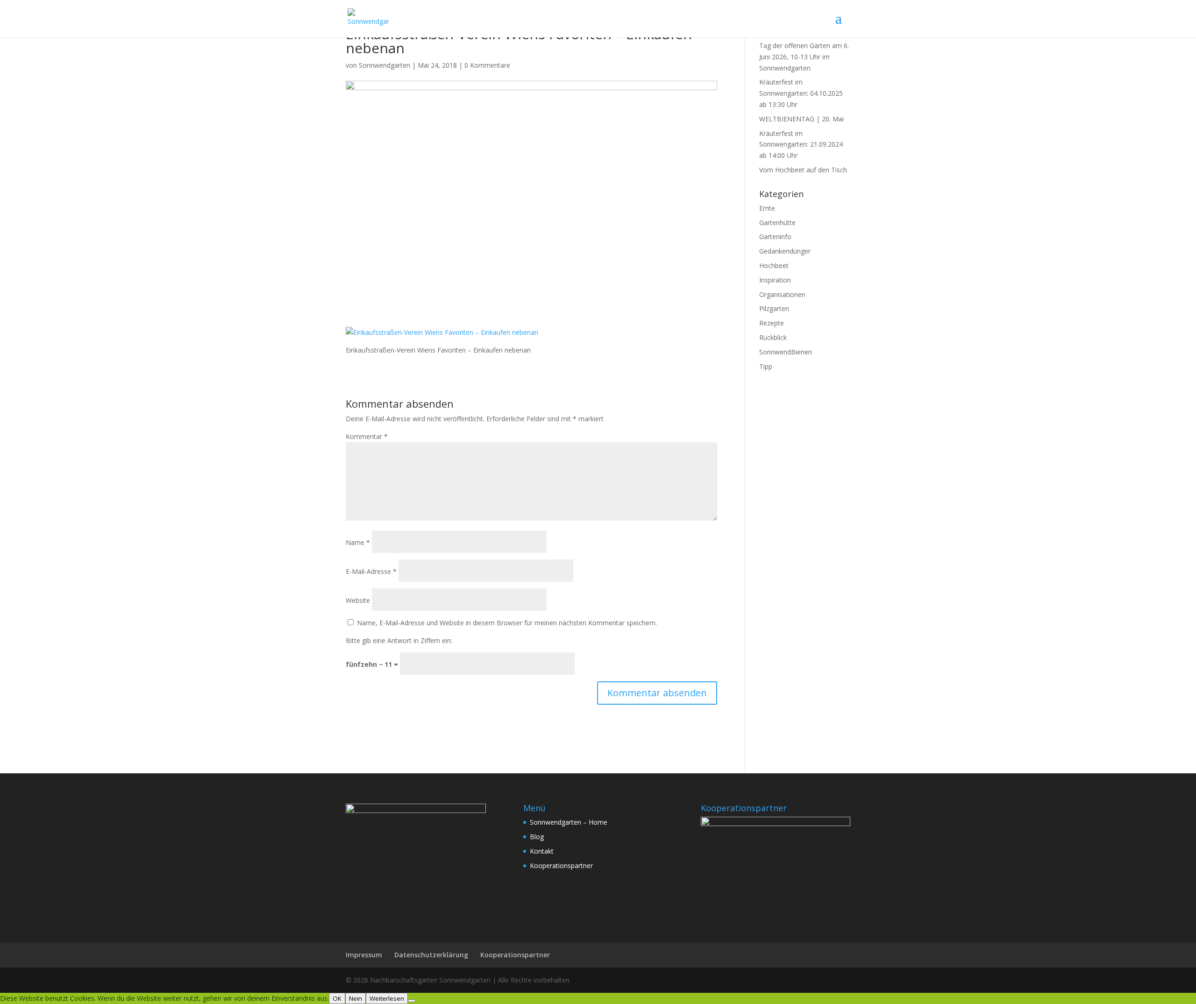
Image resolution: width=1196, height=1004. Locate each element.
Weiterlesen (387, 998)
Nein (355, 998)
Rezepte (771, 322)
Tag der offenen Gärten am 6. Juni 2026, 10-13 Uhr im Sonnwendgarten (804, 56)
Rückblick (773, 337)
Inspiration (775, 280)
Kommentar (367, 436)
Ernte (767, 208)
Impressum (364, 954)
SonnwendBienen (785, 351)
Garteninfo (775, 236)
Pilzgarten (774, 308)
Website (358, 600)
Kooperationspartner (561, 865)
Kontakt (542, 851)
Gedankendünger (785, 251)
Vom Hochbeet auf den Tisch (803, 169)
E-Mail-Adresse (371, 571)
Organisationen (782, 294)
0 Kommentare (487, 65)
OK (337, 998)
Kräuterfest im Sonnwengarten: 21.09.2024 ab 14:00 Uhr (801, 144)
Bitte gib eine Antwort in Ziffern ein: (399, 640)
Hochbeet (774, 265)
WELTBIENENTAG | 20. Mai (801, 118)
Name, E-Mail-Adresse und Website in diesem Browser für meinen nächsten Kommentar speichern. (507, 622)
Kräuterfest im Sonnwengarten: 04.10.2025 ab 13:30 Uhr (801, 93)
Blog (537, 836)
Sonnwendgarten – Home (568, 822)
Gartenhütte (777, 222)
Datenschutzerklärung (431, 954)
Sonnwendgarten (384, 65)
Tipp (765, 366)
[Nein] (411, 1000)
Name (358, 542)
